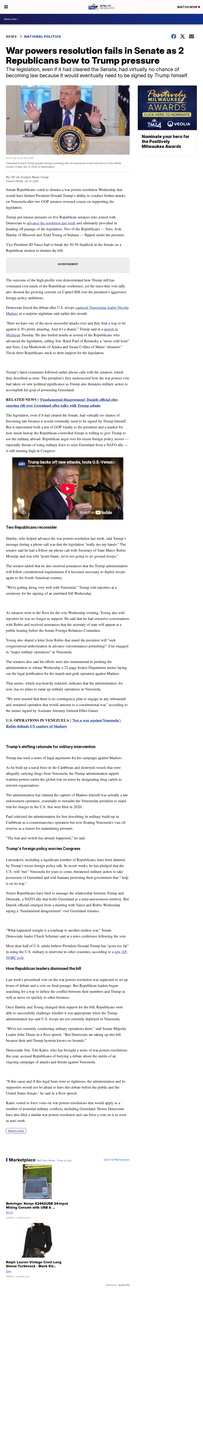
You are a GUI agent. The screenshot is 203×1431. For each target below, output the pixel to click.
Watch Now (187, 7)
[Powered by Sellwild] (124, 1285)
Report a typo (16, 1130)
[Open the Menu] (6, 7)
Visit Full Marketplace (117, 1159)
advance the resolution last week (51, 222)
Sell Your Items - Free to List (54, 1160)
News (11, 37)
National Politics (42, 37)
